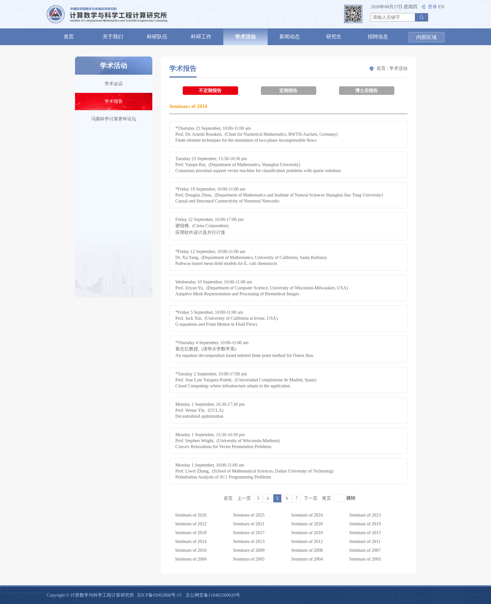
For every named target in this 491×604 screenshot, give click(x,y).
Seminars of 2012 (307, 541)
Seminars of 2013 (249, 541)
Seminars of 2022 (191, 523)
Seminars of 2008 (307, 550)
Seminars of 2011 (364, 541)
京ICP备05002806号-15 (159, 595)
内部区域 (426, 37)
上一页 (244, 498)
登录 (432, 6)
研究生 (334, 36)
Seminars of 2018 (191, 532)
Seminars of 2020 (307, 523)
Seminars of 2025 (249, 515)
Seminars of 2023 (365, 515)
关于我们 (113, 36)
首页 (69, 36)
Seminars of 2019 (365, 523)
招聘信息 (378, 36)
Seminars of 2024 (307, 515)
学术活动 (245, 36)
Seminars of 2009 (249, 550)
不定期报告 (210, 90)
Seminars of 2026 (191, 515)
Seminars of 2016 (307, 532)
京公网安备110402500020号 (213, 595)
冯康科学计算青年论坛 (113, 118)
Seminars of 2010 (191, 550)
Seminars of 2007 (365, 550)
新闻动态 (289, 36)
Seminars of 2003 (365, 559)
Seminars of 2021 (249, 523)
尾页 (326, 498)
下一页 (310, 498)
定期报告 (288, 90)
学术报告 (114, 101)
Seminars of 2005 (249, 559)
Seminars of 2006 (191, 559)
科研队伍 (157, 36)
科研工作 (201, 36)
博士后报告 (366, 90)
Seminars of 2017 (249, 532)
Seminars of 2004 (307, 559)
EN (441, 6)
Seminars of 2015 (365, 532)
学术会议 (114, 83)
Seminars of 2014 (191, 541)
